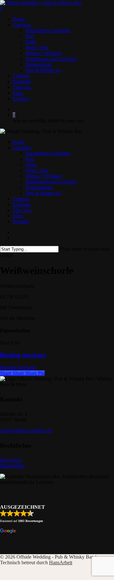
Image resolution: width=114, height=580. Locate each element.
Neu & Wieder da (42, 193)
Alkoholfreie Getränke (47, 153)
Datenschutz (12, 465)
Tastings (21, 198)
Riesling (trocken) (18, 367)
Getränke (22, 147)
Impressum (11, 460)
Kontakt (21, 221)
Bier (29, 159)
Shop (18, 215)
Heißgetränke (38, 187)
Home (19, 142)
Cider (30, 164)
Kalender (22, 204)
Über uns (22, 210)
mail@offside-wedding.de (26, 430)
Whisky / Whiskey (43, 176)
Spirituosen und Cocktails (51, 181)
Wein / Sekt (36, 170)
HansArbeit (60, 562)
